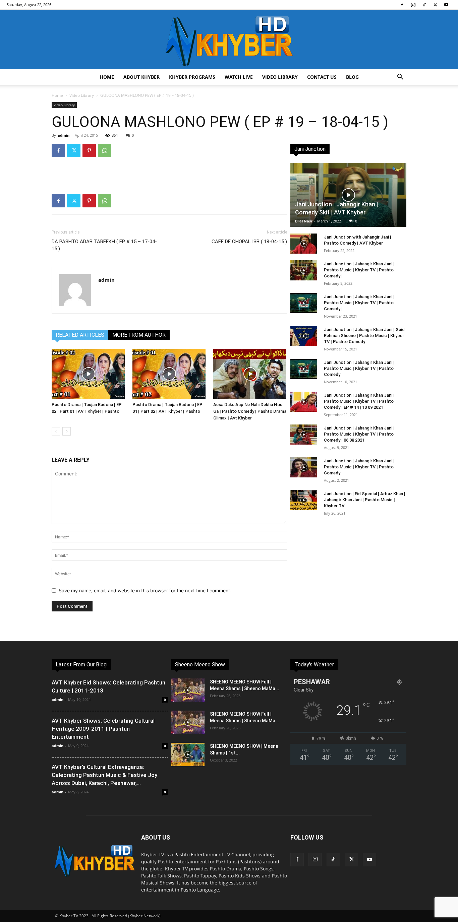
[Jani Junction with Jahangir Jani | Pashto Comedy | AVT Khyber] (303, 244)
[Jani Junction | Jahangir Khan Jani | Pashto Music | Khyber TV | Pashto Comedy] (303, 369)
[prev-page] (56, 431)
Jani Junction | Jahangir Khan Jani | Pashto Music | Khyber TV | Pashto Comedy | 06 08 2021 (359, 434)
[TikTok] (424, 4)
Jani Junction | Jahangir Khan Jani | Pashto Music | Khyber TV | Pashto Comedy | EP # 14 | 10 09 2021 (359, 401)
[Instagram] (413, 4)
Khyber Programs (192, 77)
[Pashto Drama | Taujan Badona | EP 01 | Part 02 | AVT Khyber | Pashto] (169, 374)
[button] (400, 77)
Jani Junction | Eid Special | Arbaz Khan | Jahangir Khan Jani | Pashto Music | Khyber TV (364, 499)
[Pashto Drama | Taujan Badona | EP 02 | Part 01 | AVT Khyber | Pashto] (88, 374)
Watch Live (239, 77)
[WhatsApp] (104, 150)
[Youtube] (446, 4)
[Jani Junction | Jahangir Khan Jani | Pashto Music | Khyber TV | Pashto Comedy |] (303, 270)
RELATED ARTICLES (80, 335)
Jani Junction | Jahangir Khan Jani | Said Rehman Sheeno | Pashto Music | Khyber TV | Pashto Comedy (364, 335)
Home (107, 77)
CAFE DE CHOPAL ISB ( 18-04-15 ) (249, 242)
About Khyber (141, 77)
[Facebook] (402, 4)
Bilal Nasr (303, 220)
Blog (352, 77)
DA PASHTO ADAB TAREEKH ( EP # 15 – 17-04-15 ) (104, 245)
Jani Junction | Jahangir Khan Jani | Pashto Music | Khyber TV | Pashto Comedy (359, 368)
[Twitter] (435, 4)
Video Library (280, 77)
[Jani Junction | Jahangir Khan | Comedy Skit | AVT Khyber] (348, 195)
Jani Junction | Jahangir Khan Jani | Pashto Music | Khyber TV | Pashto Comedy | (359, 269)
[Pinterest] (89, 150)
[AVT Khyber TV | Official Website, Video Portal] (229, 39)
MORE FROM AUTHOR (139, 335)
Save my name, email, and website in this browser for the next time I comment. (145, 590)
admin (63, 135)
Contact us (322, 77)
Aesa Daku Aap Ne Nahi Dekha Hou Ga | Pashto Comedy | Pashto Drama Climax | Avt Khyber (249, 411)
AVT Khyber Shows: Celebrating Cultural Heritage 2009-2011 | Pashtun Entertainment (103, 728)
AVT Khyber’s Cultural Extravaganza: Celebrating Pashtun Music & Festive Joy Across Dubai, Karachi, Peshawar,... (104, 775)
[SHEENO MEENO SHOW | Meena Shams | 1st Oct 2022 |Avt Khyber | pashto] (188, 754)
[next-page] (66, 431)
